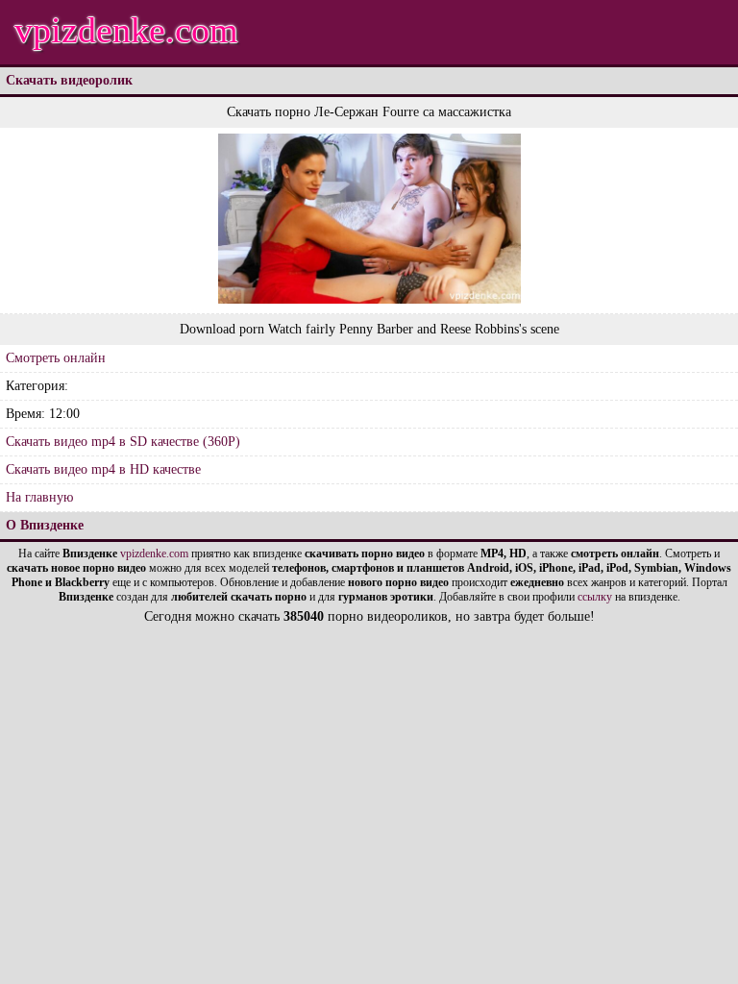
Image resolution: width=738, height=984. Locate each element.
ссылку (595, 596)
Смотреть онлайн (56, 358)
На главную (39, 497)
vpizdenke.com (126, 30)
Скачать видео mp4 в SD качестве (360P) (123, 441)
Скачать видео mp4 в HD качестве (103, 469)
